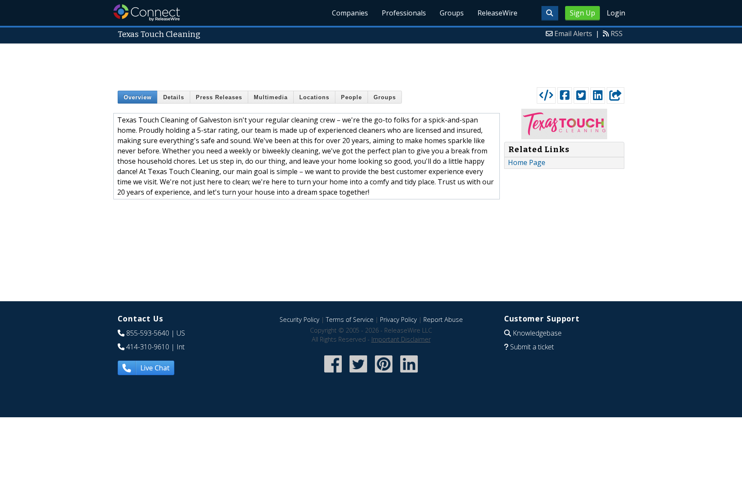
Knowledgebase (537, 333)
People (351, 97)
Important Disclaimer (401, 339)
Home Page (526, 162)
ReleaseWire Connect (146, 12)
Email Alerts (573, 33)
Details (173, 97)
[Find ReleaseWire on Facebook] (333, 373)
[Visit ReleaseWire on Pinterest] (383, 373)
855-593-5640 (147, 333)
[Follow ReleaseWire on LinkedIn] (409, 373)
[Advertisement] (371, 63)
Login (616, 13)
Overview (138, 97)
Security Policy (299, 319)
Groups (452, 13)
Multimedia (271, 97)
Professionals (404, 13)
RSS (617, 33)
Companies (350, 13)
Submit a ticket (532, 347)
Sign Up (582, 13)
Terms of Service (350, 319)
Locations (314, 97)
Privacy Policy (398, 319)
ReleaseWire (497, 13)
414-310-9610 (147, 347)
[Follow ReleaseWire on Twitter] (358, 373)
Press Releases (219, 97)
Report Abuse (443, 319)
